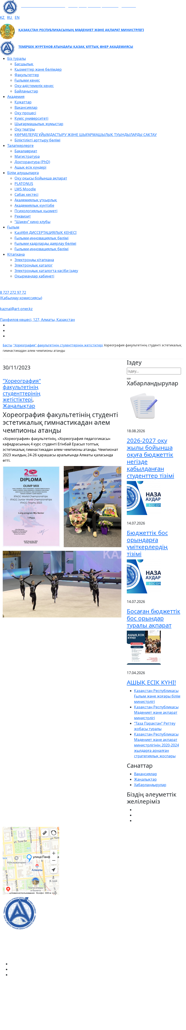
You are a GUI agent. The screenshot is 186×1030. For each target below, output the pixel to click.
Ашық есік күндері (30, 167)
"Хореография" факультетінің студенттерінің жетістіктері (58, 345)
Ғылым (13, 227)
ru (10, 17)
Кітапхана (16, 254)
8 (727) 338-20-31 (141, 847)
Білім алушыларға (23, 172)
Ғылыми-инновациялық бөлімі (42, 238)
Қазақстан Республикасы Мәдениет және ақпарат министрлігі (156, 712)
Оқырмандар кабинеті (34, 276)
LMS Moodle (25, 189)
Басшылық (24, 63)
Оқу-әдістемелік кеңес (34, 85)
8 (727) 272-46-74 (79, 847)
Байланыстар (26, 91)
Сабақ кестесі (26, 194)
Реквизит (23, 216)
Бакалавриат (26, 150)
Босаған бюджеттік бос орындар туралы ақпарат (153, 618)
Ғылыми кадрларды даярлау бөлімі (45, 243)
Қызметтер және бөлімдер (38, 69)
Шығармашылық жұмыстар (39, 123)
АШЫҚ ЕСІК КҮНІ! (151, 682)
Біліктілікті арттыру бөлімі (37, 140)
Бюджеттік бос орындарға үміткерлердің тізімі (147, 543)
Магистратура (27, 156)
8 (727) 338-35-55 (110, 1007)
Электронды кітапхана (34, 259)
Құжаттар (23, 102)
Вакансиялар (26, 107)
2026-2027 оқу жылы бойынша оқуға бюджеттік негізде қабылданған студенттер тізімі (150, 458)
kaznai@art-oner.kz (16, 308)
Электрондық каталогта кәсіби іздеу (46, 270)
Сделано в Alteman (166, 1027)
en (17, 17)
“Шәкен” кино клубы (32, 221)
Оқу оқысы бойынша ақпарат (41, 178)
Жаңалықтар (19, 405)
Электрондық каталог (34, 265)
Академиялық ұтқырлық (36, 199)
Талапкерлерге (20, 145)
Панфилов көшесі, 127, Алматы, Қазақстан (37, 319)
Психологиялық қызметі (36, 210)
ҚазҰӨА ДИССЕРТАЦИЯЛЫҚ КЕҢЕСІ (45, 232)
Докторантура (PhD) (32, 161)
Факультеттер (27, 74)
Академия (15, 96)
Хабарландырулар (150, 784)
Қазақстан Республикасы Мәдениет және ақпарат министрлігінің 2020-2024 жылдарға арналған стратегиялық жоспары (156, 745)
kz (2, 17)
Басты (7, 345)
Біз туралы (16, 58)
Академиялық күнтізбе (34, 205)
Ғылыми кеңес (27, 80)
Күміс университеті (31, 118)
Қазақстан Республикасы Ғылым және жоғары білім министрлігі (157, 696)
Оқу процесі (25, 112)
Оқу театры (25, 129)
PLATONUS (24, 183)
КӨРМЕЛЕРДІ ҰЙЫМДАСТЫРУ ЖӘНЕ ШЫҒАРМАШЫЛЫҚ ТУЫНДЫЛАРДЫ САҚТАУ (86, 134)
